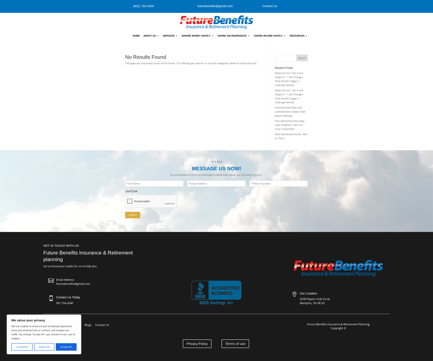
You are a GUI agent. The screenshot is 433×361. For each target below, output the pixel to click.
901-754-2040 (64, 303)
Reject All (44, 346)
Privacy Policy (197, 343)
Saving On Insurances (232, 35)
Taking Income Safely (268, 35)
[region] (44, 334)
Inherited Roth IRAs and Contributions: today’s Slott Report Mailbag (290, 111)
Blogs (88, 325)
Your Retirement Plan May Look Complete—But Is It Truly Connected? (289, 125)
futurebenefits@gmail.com (73, 284)
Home (136, 35)
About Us (149, 35)
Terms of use (235, 343)
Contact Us (269, 6)
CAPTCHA (131, 191)
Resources (297, 35)
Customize (22, 346)
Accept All (66, 346)
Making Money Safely (196, 35)
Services (169, 35)
